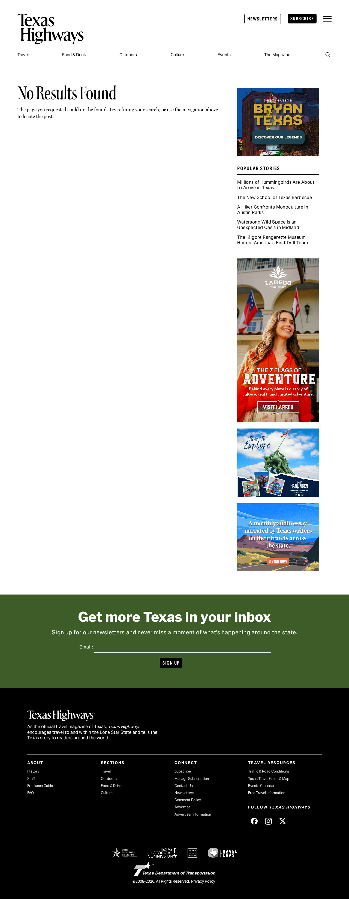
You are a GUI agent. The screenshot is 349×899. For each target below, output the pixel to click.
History (33, 771)
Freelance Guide (40, 785)
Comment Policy (187, 800)
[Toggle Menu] (327, 19)
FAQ (30, 793)
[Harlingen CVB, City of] (278, 494)
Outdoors (128, 54)
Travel (23, 54)
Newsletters (262, 19)
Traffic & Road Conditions (268, 771)
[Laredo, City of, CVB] (278, 420)
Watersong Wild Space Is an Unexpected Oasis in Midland (268, 224)
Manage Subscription (191, 778)
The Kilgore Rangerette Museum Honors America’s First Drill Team (272, 240)
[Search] (328, 54)
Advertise (182, 807)
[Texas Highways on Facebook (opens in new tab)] (254, 821)
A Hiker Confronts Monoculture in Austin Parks (272, 209)
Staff (31, 778)
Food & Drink (74, 54)
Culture (177, 54)
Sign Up (171, 663)
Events (224, 54)
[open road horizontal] (278, 569)
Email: (86, 647)
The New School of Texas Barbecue (274, 197)
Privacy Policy (203, 881)
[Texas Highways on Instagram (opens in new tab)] (268, 821)
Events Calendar (261, 785)
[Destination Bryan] (278, 154)
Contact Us (183, 785)
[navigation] (327, 19)
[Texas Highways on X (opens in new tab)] (282, 821)
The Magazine (277, 54)
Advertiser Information (192, 814)
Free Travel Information (266, 793)
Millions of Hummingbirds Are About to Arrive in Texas (275, 185)
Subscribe (302, 19)
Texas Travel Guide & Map (268, 778)
